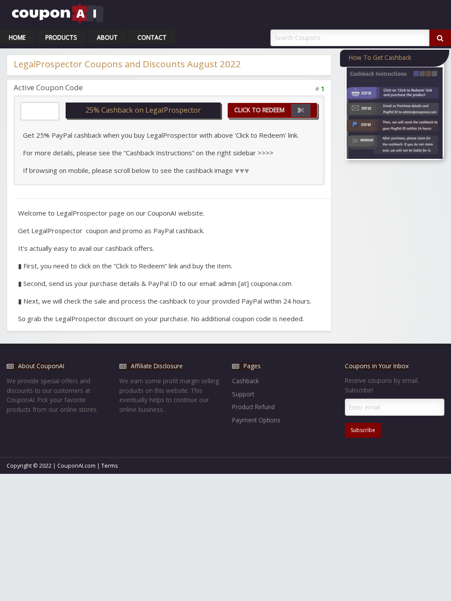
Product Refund (253, 407)
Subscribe (363, 430)
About (107, 37)
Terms (109, 465)
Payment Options (256, 420)
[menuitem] (17, 36)
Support (243, 394)
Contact (151, 37)
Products (61, 37)
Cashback (245, 381)
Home (17, 37)
